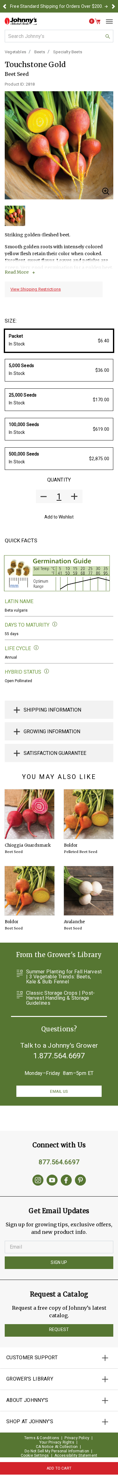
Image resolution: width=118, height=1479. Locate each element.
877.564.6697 (59, 1162)
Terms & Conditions (41, 1438)
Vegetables (15, 52)
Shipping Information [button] (52, 710)
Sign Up (59, 1262)
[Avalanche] (89, 891)
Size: (11, 321)
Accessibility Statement (76, 1455)
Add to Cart (59, 1468)
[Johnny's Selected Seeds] (21, 21)
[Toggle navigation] (107, 21)
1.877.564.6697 (59, 1055)
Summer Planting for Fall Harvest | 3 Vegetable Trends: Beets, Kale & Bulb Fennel (64, 976)
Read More (17, 272)
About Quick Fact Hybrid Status (46, 671)
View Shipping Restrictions (35, 289)
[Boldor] (89, 814)
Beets (39, 52)
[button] (5, 6)
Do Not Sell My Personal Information (57, 1451)
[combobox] (59, 36)
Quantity (59, 480)
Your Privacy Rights (56, 1442)
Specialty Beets (67, 52)
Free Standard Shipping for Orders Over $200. (56, 6)
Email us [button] (59, 1091)
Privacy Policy (77, 1438)
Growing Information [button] (52, 731)
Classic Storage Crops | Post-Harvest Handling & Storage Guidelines (60, 998)
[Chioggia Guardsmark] (29, 814)
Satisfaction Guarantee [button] (55, 753)
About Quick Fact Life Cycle (36, 647)
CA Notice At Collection (57, 1447)
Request (59, 1329)
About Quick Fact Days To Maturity (55, 624)
